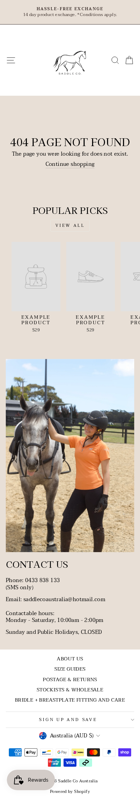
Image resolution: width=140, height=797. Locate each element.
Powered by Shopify (70, 791)
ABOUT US (70, 659)
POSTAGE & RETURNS (70, 679)
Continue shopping (70, 164)
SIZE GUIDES (69, 669)
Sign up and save (68, 719)
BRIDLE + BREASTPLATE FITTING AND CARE (70, 700)
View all (70, 225)
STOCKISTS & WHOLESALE (70, 690)
